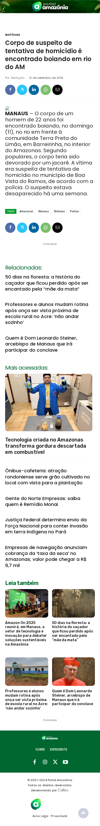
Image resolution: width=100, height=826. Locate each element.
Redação (17, 77)
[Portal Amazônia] (50, 6)
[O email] (57, 90)
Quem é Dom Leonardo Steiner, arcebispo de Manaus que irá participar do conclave (41, 344)
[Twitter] (22, 90)
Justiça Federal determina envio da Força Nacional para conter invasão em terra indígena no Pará (46, 525)
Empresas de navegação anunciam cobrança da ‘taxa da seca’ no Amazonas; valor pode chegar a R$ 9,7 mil (46, 556)
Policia (74, 211)
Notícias (12, 34)
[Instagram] (45, 762)
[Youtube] (65, 762)
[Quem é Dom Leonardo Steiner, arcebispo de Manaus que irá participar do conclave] (73, 671)
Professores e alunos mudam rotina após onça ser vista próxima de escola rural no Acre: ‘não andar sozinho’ (46, 313)
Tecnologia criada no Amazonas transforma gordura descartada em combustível (45, 446)
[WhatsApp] (46, 90)
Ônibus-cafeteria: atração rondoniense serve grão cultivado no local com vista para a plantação (47, 476)
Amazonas (26, 211)
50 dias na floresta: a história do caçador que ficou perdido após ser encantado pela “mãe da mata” (46, 283)
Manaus (43, 211)
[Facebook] (10, 90)
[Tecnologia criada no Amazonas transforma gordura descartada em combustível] (48, 402)
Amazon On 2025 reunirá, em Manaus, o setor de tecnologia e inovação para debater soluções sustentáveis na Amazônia (26, 634)
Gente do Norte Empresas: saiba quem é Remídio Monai (42, 501)
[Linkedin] (34, 90)
